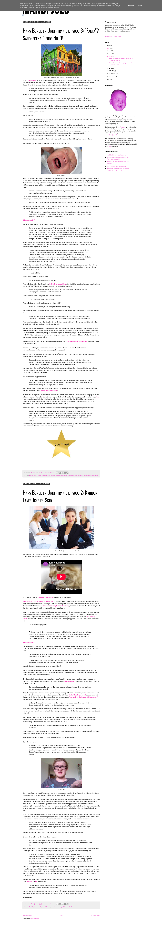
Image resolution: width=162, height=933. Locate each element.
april (111, 68)
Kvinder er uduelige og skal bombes (118, 168)
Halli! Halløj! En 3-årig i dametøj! (116, 155)
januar (112, 76)
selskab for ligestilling (91, 475)
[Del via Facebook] (65, 473)
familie (31, 475)
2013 (108, 48)
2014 (108, 45)
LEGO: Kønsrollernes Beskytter (117, 171)
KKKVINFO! (110, 163)
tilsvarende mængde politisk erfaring (56, 606)
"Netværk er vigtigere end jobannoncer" (83, 697)
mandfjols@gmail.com (112, 135)
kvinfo (53, 475)
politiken (80, 475)
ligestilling (63, 475)
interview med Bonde (45, 597)
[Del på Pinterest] (67, 473)
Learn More (131, 5)
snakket (29, 882)
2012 (108, 79)
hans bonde (37, 475)
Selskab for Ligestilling (57, 284)
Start (61, 915)
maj (110, 56)
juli (110, 50)
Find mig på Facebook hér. (113, 36)
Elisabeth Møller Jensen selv (77, 341)
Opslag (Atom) (35, 918)
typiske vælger (69, 681)
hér (110, 146)
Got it (140, 5)
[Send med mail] (57, 473)
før (36, 882)
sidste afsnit (32, 81)
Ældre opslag (95, 915)
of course (53, 390)
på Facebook (122, 127)
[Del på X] (62, 473)
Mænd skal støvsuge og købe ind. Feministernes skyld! (117, 158)
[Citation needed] (29, 220)
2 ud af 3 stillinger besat (77, 695)
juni (110, 53)
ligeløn (58, 475)
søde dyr (70, 907)
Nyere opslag (27, 915)
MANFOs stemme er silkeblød (116, 166)
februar (112, 73)
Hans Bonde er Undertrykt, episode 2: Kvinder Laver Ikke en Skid (60, 496)
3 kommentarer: (49, 904)
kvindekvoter (46, 475)
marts (111, 71)
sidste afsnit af (38, 601)
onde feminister (72, 475)
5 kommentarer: (49, 472)
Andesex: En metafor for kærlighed (117, 161)
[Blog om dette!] (60, 473)
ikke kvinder (45, 390)
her (97, 397)
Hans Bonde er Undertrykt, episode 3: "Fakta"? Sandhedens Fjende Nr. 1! (61, 34)
